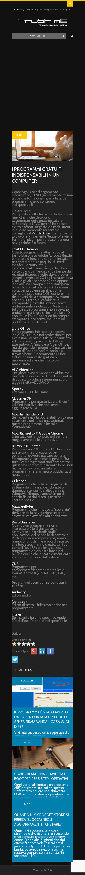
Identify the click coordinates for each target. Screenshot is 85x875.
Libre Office (21, 328)
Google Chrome (51, 433)
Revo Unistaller (23, 522)
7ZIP (15, 563)
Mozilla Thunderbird (27, 414)
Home (16, 9)
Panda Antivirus (44, 233)
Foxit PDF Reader (25, 249)
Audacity (19, 592)
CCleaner (19, 481)
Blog (22, 9)
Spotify (17, 389)
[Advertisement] (42, 86)
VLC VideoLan (23, 370)
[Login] (70, 4)
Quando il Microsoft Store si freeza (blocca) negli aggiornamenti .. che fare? (41, 820)
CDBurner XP (21, 398)
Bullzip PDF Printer (26, 446)
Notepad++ (20, 601)
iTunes (17, 614)
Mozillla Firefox (23, 433)
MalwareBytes (23, 506)
